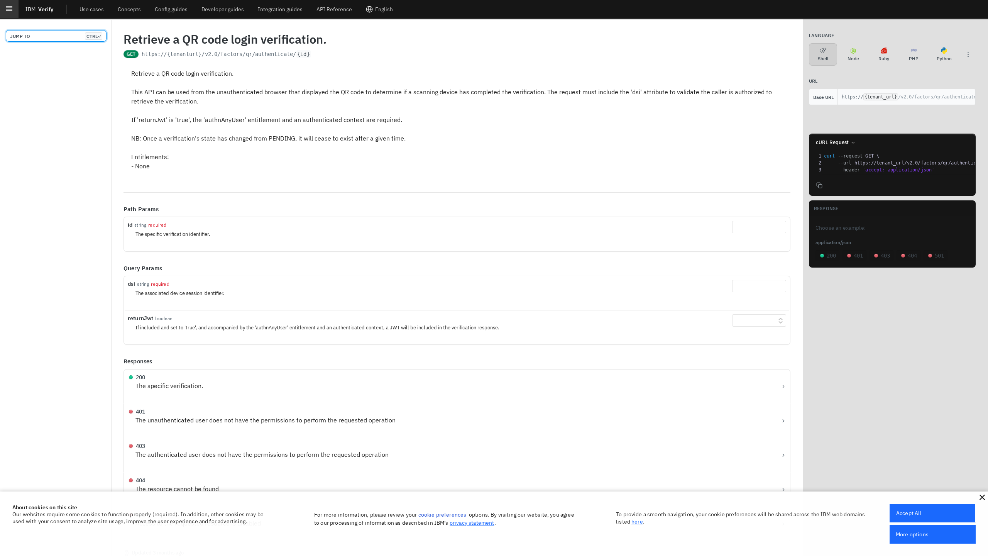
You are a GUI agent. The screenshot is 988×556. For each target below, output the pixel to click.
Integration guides (280, 9)
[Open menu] (9, 9)
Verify (39, 9)
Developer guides (222, 9)
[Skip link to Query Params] (118, 268)
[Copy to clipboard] (318, 54)
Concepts (129, 9)
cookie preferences (442, 514)
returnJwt (140, 318)
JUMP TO (55, 36)
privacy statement (472, 522)
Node (853, 58)
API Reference (334, 9)
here (637, 521)
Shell (823, 58)
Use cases (92, 9)
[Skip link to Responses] (118, 361)
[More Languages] (968, 54)
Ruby (883, 58)
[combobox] (759, 227)
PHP (914, 58)
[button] (982, 497)
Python (944, 58)
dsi (131, 283)
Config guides (171, 9)
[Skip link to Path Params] (118, 209)
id (130, 224)
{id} (303, 54)
